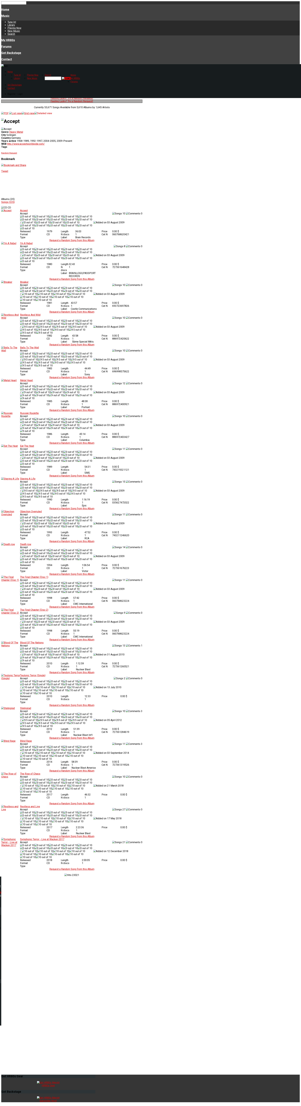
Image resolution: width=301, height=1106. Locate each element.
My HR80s (8, 40)
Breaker (24, 282)
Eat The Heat (27, 445)
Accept (24, 210)
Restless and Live (30, 806)
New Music (14, 30)
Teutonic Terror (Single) (32, 675)
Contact (6, 59)
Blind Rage (26, 740)
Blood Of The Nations (32, 642)
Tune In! (12, 22)
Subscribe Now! (48, 1100)
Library (11, 25)
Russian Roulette (29, 413)
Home (5, 9)
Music (5, 16)
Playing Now (14, 28)
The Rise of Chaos (30, 773)
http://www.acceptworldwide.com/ (26, 143)
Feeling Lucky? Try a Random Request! (72, 98)
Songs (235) (8, 202)
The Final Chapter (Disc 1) (34, 577)
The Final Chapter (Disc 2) (34, 609)
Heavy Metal (16, 131)
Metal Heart (26, 380)
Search (11, 33)
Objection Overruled (31, 511)
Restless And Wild (30, 314)
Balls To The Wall (29, 347)
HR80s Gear (48, 1085)
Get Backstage (11, 53)
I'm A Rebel (26, 243)
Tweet (4, 171)
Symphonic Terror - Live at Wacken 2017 (42, 839)
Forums (6, 46)
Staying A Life (27, 478)
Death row (25, 544)
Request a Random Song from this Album (71, 240)
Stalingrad (25, 708)
